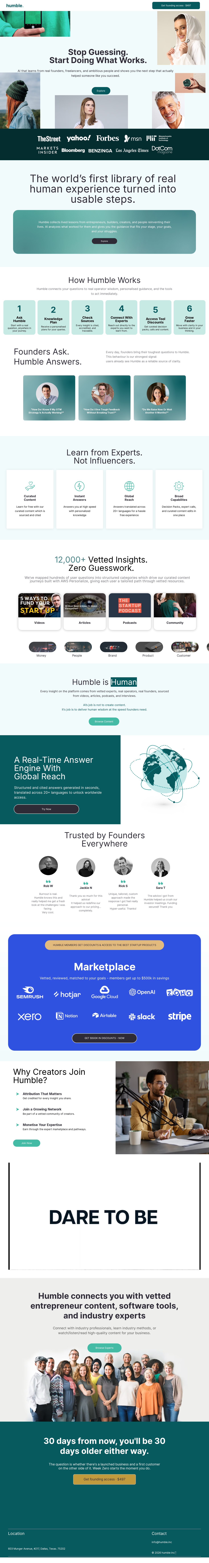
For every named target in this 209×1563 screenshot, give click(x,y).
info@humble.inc (162, 1542)
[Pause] (12, 1266)
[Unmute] (17, 1266)
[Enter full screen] (197, 1266)
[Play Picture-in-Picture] (192, 1266)
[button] (104, 241)
